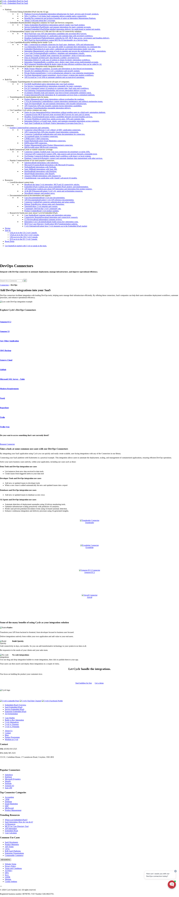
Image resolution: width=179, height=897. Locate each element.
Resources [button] (9, 180)
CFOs (7, 849)
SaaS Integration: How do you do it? (19, 822)
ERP (7, 806)
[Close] (1, 886)
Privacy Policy (10, 866)
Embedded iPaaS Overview (15, 705)
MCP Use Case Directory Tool (16, 826)
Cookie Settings (11, 881)
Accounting (9, 797)
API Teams (9, 847)
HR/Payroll (9, 808)
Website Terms (10, 864)
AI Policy (8, 871)
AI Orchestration (11, 714)
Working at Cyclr (11, 739)
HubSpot (8, 777)
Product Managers (12, 844)
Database (8, 802)
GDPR (7, 877)
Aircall (89, 597)
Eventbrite (90, 547)
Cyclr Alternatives (12, 722)
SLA (7, 875)
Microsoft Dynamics (13, 779)
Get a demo (99, 683)
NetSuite (8, 783)
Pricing (7, 228)
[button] (29, 12)
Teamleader (89, 523)
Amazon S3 (9, 786)
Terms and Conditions (13, 868)
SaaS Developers (11, 842)
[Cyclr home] (14, 1)
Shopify (8, 781)
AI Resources (10, 824)
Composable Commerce (14, 855)
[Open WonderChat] (172, 884)
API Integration (11, 828)
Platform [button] (8, 10)
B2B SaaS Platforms (13, 851)
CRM (7, 799)
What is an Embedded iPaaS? (16, 820)
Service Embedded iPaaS (14, 709)
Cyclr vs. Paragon (12, 724)
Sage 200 (8, 788)
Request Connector (7, 444)
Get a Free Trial (11, 244)
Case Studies (10, 718)
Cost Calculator (11, 833)
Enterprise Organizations (14, 853)
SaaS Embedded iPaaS (13, 707)
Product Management (13, 810)
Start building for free (83, 683)
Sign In (7, 230)
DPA (7, 873)
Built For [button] (8, 79)
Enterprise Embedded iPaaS (15, 711)
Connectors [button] (9, 125)
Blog (7, 735)
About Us (8, 731)
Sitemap (8, 879)
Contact (8, 733)
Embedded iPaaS (11, 831)
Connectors (4, 285)
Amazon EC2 (89, 572)
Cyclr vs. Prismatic (12, 727)
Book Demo (9, 241)
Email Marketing (11, 804)
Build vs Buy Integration (14, 720)
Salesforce (9, 775)
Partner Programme (12, 737)
